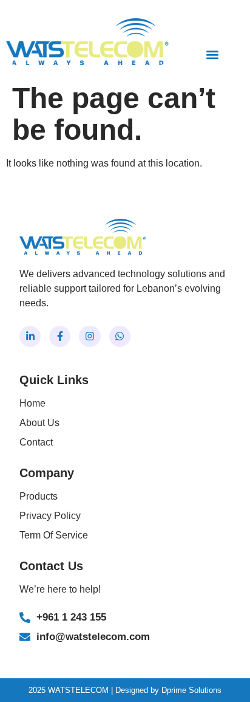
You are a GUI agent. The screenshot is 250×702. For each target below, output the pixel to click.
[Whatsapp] (119, 336)
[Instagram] (89, 336)
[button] (213, 55)
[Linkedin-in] (30, 336)
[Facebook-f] (59, 336)
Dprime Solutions (191, 690)
